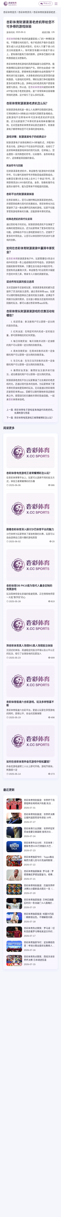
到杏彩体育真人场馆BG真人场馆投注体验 (29, 645)
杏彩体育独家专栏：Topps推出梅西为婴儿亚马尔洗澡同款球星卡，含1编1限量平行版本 (39, 859)
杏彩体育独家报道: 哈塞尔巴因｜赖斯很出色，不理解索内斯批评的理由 (39, 916)
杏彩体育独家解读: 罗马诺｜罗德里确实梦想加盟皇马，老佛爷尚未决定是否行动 (39, 873)
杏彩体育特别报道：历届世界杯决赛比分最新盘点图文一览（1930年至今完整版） (39, 887)
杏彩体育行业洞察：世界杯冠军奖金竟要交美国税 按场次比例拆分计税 (39, 830)
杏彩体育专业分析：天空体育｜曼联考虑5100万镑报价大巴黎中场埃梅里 (39, 844)
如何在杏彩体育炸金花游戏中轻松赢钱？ (28, 761)
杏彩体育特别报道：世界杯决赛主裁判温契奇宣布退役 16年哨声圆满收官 (39, 816)
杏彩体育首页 (9, 12)
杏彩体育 (10, 38)
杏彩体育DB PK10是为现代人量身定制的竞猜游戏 (29, 587)
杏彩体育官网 (37, 87)
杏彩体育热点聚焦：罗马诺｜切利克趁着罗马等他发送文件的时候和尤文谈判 (39, 930)
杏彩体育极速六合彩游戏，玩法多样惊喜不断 (30, 704)
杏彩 (11, 399)
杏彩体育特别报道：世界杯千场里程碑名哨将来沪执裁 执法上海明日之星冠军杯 (39, 802)
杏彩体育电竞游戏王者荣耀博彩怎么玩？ (34, 417)
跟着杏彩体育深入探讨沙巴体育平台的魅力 (30, 529)
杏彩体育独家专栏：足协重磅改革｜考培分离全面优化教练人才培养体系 (39, 944)
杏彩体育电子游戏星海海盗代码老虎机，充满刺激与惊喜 (34, 411)
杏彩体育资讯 (24, 12)
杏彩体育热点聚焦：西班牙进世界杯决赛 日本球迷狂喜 (39, 958)
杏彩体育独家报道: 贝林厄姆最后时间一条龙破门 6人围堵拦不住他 (39, 901)
